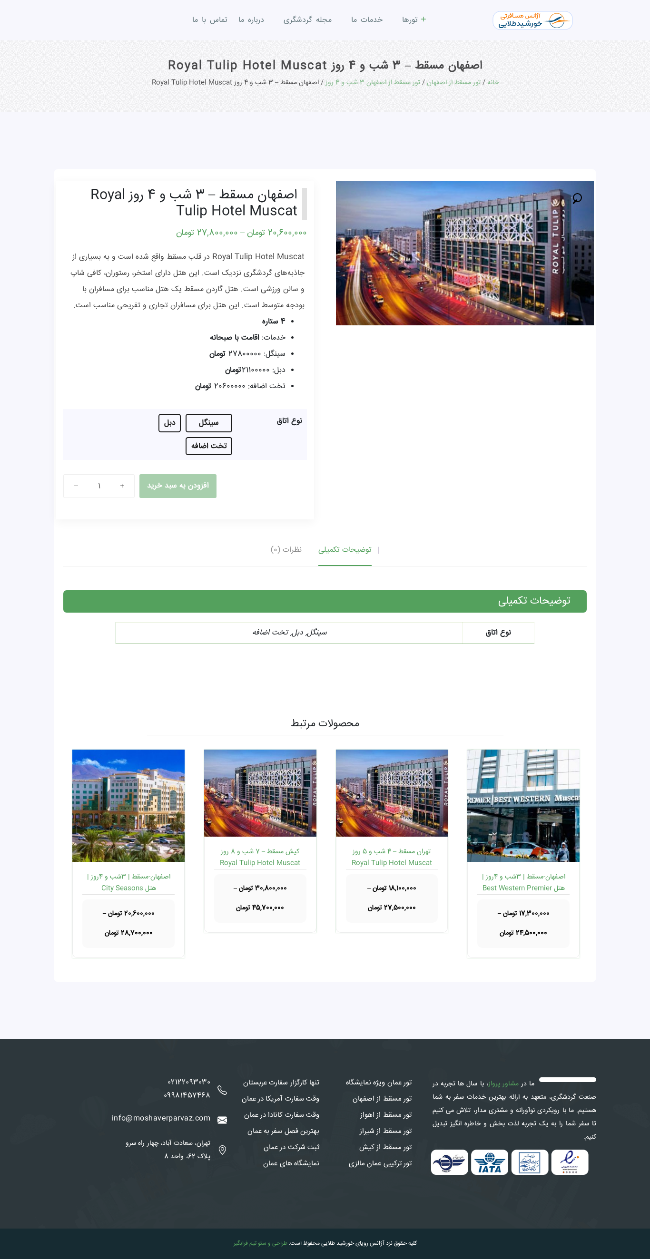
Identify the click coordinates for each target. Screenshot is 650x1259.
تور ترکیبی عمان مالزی (380, 1164)
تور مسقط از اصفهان (454, 83)
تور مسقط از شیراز (386, 1131)
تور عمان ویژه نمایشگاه (379, 1083)
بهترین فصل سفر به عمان (283, 1131)
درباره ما (251, 20)
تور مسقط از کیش (385, 1147)
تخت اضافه (209, 446)
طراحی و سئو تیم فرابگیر (260, 1243)
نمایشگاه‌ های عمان (291, 1164)
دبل (170, 423)
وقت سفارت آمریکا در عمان (280, 1099)
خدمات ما (367, 20)
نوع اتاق (289, 421)
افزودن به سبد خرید (178, 486)
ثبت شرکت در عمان (291, 1147)
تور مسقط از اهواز (386, 1115)
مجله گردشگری (308, 20)
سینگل (209, 423)
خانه (493, 83)
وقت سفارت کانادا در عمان (281, 1115)
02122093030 (188, 1082)
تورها (410, 20)
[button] (577, 196)
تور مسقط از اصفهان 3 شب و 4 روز (372, 83)
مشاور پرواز (503, 1084)
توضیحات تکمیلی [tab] (345, 550)
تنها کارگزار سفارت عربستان (281, 1083)
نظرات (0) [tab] (286, 550)
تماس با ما (209, 20)
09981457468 (187, 1096)
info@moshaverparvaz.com (161, 1118)
